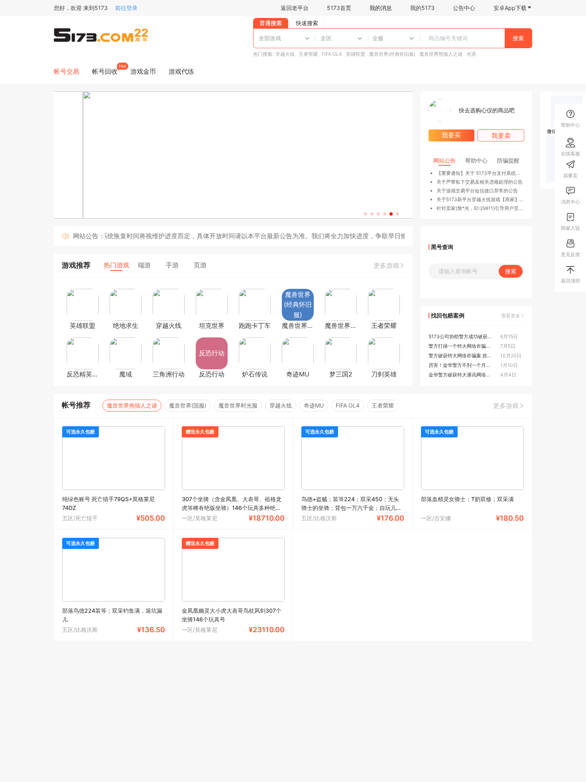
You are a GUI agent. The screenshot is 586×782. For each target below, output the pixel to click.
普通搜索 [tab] (271, 23)
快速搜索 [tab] (307, 23)
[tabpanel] (392, 38)
